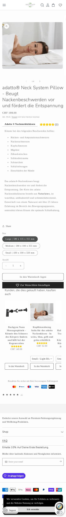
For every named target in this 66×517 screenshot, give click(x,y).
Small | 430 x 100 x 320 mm (20, 253)
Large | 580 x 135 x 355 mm (20, 239)
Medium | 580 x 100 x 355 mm (21, 246)
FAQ (4, 440)
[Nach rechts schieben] (39, 81)
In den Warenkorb (16, 366)
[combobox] (41, 359)
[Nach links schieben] (26, 81)
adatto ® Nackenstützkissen (20, 124)
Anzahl (5, 260)
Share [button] (8, 226)
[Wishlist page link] (60, 5)
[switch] (59, 512)
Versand (14, 117)
